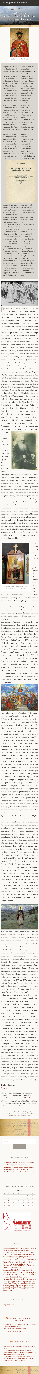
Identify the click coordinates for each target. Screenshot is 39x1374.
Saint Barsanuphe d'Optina (19, 1273)
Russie (11, 1115)
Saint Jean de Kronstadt (18, 1276)
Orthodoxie (19, 1265)
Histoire (32, 1112)
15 (27, 1200)
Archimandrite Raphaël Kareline (11, 1248)
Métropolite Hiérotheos (17, 1260)
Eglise (5, 1250)
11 (8, 1200)
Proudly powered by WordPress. (12, 1370)
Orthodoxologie (20, 1342)
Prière (14, 1268)
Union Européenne (14, 1289)
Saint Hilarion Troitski (20, 1275)
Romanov (6, 1270)
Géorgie (31, 1252)
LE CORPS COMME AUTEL (12, 1331)
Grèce (26, 1252)
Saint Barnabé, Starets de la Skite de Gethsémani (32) (19, 1172)
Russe (9, 1112)
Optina (29, 1262)
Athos (23, 1248)
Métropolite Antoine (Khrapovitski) (19, 1114)
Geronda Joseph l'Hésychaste (13, 1252)
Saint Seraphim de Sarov (16, 1281)
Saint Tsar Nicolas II (17, 1112)
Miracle (21, 1256)
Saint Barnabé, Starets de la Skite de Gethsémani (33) (19, 1167)
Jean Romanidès (15, 1254)
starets (28, 1283)
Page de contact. (9, 1305)
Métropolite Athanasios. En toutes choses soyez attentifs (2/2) (19, 1132)
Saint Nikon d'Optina (20, 1279)
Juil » (34, 1207)
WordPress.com (19, 1372)
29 (28, 1205)
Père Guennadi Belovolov (24, 1267)
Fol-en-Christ (12, 1250)
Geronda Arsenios (23, 1250)
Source (4, 1088)
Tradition (20, 1285)
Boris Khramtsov (31, 1248)
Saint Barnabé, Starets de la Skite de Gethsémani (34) (19, 1162)
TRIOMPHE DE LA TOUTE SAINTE (15, 1329)
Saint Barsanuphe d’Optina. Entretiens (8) (16, 1169)
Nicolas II (34, 1114)
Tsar (28, 1115)
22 (28, 1203)
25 (9, 1205)
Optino (7, 1265)
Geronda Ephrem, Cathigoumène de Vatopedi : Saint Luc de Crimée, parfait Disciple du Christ (19, 1123)
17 (4, 1203)
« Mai (5, 1207)
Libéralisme (14, 1256)
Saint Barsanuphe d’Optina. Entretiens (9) (16, 1164)
